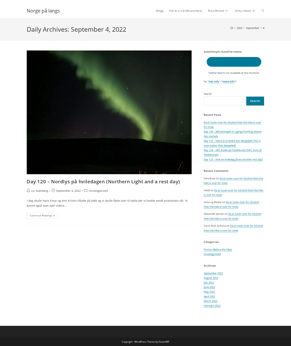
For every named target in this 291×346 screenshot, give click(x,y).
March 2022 (210, 301)
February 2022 (212, 305)
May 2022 (209, 291)
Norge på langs (43, 10)
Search (208, 94)
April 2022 (209, 296)
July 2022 (209, 282)
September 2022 (213, 273)
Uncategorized (98, 191)
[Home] (231, 28)
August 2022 (211, 277)
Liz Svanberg (39, 191)
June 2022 (209, 287)
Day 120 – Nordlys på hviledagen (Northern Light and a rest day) (103, 181)
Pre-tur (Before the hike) (218, 249)
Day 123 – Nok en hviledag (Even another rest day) (233, 159)
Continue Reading (44, 216)
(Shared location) (234, 62)
